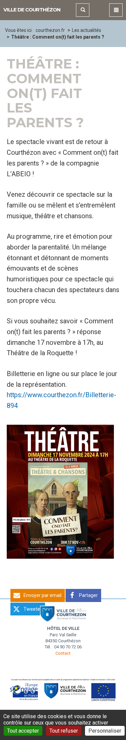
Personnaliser (104, 731)
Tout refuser (63, 731)
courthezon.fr (50, 30)
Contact (63, 653)
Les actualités (86, 30)
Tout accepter (23, 731)
